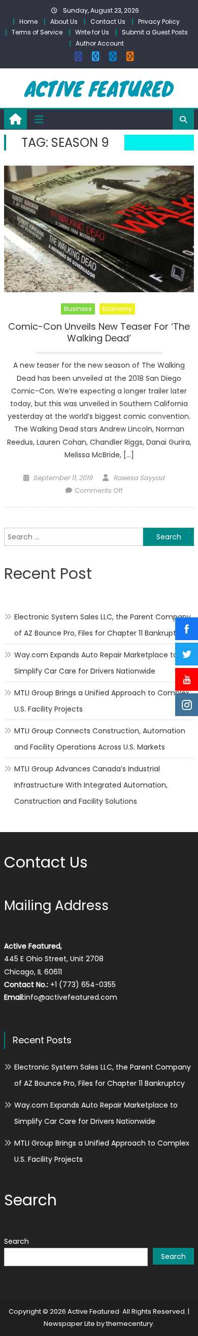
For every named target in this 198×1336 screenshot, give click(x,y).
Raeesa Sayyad (138, 478)
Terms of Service (37, 32)
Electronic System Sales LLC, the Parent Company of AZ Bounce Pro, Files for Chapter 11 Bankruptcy (102, 625)
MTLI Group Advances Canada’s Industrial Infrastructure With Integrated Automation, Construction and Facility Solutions (91, 785)
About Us (64, 21)
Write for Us (92, 32)
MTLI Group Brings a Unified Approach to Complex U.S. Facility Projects (101, 701)
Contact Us (107, 21)
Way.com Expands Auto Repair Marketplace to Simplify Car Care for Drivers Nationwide (96, 663)
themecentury (129, 1323)
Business (78, 308)
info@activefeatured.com (70, 997)
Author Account (100, 43)
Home (28, 21)
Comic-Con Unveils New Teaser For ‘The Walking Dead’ (99, 332)
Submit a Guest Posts (155, 32)
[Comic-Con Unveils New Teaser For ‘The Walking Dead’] (99, 229)
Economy (117, 308)
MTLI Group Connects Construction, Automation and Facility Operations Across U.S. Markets (99, 739)
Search (16, 1241)
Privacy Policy (159, 21)
